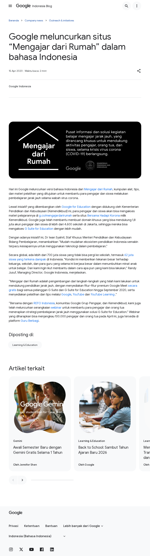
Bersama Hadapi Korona (103, 215)
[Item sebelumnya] (13, 480)
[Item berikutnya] (22, 480)
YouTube (78, 294)
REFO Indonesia (44, 303)
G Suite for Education (39, 229)
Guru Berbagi (30, 321)
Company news (34, 20)
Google (66, 294)
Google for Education (76, 207)
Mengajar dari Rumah (98, 189)
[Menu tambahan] (136, 5)
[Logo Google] (15, 513)
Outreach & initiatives (61, 20)
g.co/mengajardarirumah (55, 215)
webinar (56, 307)
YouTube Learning (103, 294)
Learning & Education (25, 345)
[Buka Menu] (10, 5)
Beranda (14, 20)
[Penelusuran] (126, 5)
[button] (139, 70)
